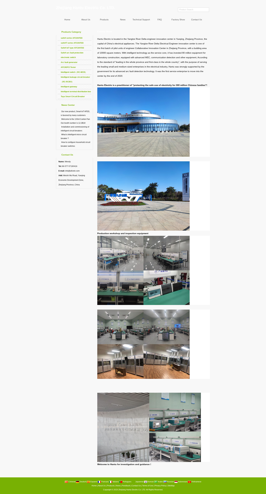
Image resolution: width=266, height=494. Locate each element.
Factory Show (178, 19)
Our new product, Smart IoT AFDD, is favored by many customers (75, 113)
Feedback (126, 486)
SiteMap (171, 486)
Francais (105, 482)
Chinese (71, 482)
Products (104, 19)
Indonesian (182, 482)
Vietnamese (196, 482)
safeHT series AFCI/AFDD (72, 43)
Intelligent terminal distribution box (76, 92)
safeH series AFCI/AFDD (72, 38)
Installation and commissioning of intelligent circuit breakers (75, 129)
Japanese (139, 482)
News (122, 19)
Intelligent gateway (69, 87)
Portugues (126, 482)
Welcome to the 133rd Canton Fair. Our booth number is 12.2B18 (75, 121)
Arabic (160, 482)
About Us (85, 19)
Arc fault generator (69, 62)
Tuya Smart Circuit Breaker (73, 96)
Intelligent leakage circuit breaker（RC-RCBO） (75, 79)
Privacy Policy (160, 486)
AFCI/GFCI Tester (68, 67)
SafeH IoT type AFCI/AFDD (72, 48)
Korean (150, 482)
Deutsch (82, 482)
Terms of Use (147, 486)
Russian (170, 482)
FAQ (159, 19)
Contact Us (196, 19)
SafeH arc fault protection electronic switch (72, 55)
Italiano (115, 482)
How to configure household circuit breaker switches (75, 144)
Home (67, 19)
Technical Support (141, 19)
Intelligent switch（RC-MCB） (74, 72)
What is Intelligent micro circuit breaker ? (74, 136)
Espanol (93, 482)
